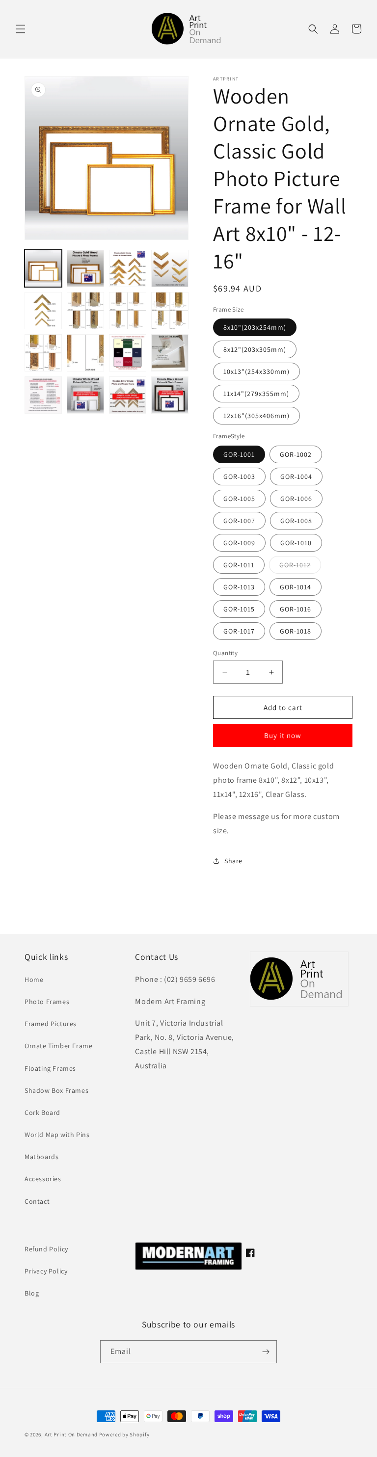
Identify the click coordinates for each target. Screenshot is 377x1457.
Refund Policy (46, 1249)
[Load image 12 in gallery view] (169, 352)
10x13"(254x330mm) (256, 371)
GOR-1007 (239, 520)
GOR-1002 (296, 454)
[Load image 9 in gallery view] (43, 352)
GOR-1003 (239, 476)
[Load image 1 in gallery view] (43, 268)
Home (34, 979)
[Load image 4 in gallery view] (169, 268)
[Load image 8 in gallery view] (169, 310)
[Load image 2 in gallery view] (85, 268)
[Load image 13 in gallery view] (43, 395)
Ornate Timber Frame (58, 1045)
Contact (37, 1201)
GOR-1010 (296, 542)
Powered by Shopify (124, 1434)
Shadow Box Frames (56, 1090)
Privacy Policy (46, 1271)
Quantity (225, 653)
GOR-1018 (295, 631)
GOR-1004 (296, 476)
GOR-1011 (238, 564)
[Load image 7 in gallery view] (127, 310)
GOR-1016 (295, 609)
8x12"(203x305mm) (254, 349)
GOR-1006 (296, 498)
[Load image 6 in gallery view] (85, 310)
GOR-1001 (239, 454)
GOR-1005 (239, 498)
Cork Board (42, 1112)
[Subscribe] (265, 1351)
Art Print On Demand (71, 1434)
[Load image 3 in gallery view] (127, 268)
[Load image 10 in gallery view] (85, 352)
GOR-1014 (295, 587)
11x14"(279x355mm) (256, 393)
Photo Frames (47, 1001)
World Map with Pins (57, 1134)
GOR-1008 (296, 520)
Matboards (41, 1156)
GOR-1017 (239, 631)
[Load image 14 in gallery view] (85, 395)
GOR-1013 (239, 587)
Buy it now (282, 735)
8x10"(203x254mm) (254, 327)
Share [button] (233, 860)
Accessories (43, 1178)
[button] (20, 29)
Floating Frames (50, 1068)
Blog (32, 1293)
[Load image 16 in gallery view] (169, 395)
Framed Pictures (51, 1023)
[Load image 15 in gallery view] (127, 395)
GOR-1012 (300, 567)
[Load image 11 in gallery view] (127, 352)
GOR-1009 (239, 542)
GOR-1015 (239, 609)
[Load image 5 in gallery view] (43, 310)
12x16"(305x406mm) (256, 415)
